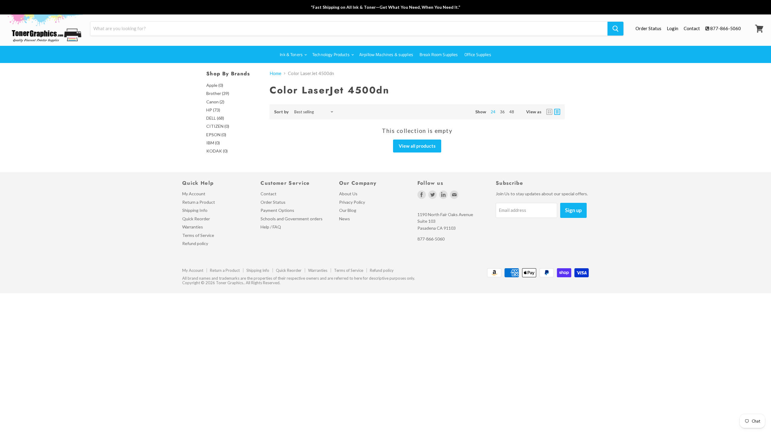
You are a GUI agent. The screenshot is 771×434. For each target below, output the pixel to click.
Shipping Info (195, 210)
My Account (193, 193)
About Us (348, 193)
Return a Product (198, 202)
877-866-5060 (725, 28)
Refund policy (195, 243)
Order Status (648, 28)
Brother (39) (217, 93)
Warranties (192, 226)
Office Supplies (477, 54)
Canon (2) (215, 101)
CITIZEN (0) (217, 126)
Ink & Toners (292, 54)
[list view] (557, 112)
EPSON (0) (216, 134)
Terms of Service (198, 235)
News (344, 218)
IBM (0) (213, 142)
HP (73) (213, 109)
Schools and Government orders (292, 218)
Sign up (573, 210)
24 (493, 111)
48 (511, 111)
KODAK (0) (217, 150)
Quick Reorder (196, 218)
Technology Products (331, 54)
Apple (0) (214, 85)
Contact (692, 28)
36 (502, 111)
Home (275, 73)
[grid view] (549, 112)
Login (672, 28)
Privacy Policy (352, 202)
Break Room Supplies (439, 54)
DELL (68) (215, 118)
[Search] (615, 29)
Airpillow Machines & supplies (386, 54)
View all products (417, 146)
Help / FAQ (271, 226)
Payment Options (277, 210)
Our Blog (347, 210)
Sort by (281, 111)
